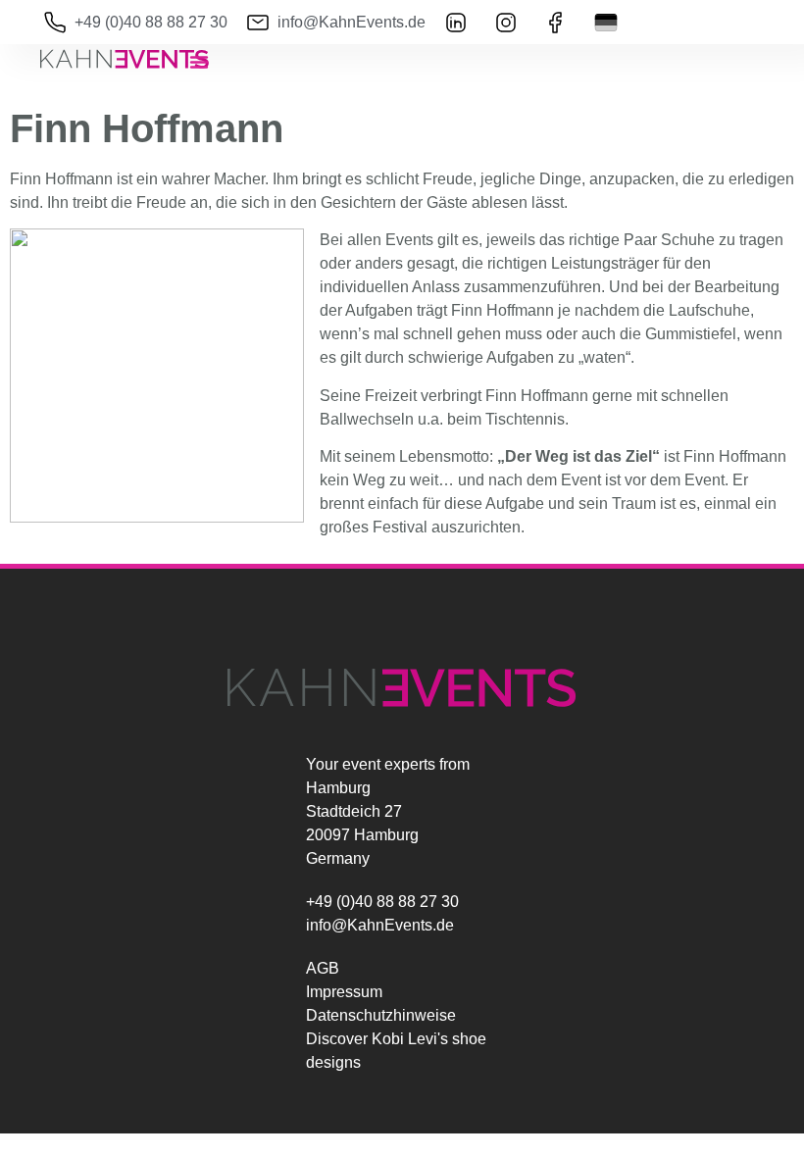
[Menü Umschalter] (199, 62)
